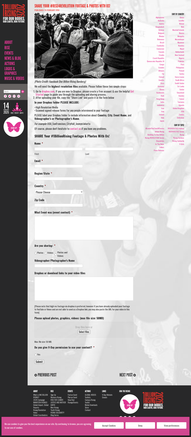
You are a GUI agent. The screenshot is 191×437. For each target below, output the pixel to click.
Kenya (182, 17)
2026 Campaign (39, 399)
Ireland (161, 114)
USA (182, 111)
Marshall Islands (178, 30)
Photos (41, 252)
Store (87, 407)
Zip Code (39, 200)
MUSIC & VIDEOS (14, 78)
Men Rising (54, 407)
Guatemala (160, 92)
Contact (88, 410)
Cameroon (160, 48)
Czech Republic (158, 58)
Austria (161, 23)
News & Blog (12, 58)
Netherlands (179, 52)
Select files (84, 332)
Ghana (162, 89)
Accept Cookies (109, 425)
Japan (162, 121)
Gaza (162, 83)
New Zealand (179, 55)
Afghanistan (160, 17)
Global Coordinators (40, 415)
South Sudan (179, 83)
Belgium (161, 33)
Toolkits (87, 397)
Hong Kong (160, 99)
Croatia (161, 55)
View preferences (171, 425)
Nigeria (181, 58)
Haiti (162, 95)
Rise (7, 47)
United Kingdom (178, 108)
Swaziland (180, 92)
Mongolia (181, 36)
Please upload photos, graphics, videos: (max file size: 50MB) (69, 318)
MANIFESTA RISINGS (40, 402)
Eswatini (161, 67)
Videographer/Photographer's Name (54, 260)
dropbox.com (48, 91)
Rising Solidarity (178, 141)
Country (40, 186)
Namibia (181, 45)
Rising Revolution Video (39, 411)
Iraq (162, 111)
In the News (159, 144)
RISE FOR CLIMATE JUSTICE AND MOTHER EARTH (58, 402)
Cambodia (160, 45)
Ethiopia (161, 70)
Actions (9, 63)
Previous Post (46, 375)
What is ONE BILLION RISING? (40, 396)
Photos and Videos (62, 254)
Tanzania (181, 102)
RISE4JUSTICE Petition (176, 128)
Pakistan (181, 61)
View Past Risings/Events (73, 401)
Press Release (159, 150)
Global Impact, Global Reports (40, 406)
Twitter (9, 96)
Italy (162, 117)
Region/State (43, 173)
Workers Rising (56, 397)
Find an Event (72, 394)
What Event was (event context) (53, 212)
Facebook (5, 96)
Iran (162, 108)
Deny (140, 425)
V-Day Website (107, 394)
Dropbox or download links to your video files (59, 273)
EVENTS (8, 53)
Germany (161, 86)
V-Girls (181, 144)
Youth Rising (55, 410)
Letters (161, 147)
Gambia (161, 80)
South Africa (179, 80)
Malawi (181, 23)
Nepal (182, 48)
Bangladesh (160, 27)
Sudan (182, 89)
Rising (182, 134)
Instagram (18, 96)
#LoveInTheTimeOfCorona (155, 128)
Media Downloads (91, 404)
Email (14, 96)
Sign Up (14, 126)
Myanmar (181, 42)
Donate (104, 397)
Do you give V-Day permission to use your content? (64, 347)
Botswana (160, 39)
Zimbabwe (180, 117)
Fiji (163, 74)
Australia (161, 20)
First (37, 153)
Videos (51, 252)
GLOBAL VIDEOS (90, 394)
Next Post (126, 375)
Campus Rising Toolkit (90, 401)
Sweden (181, 95)
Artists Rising (159, 131)
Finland (161, 77)
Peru (182, 64)
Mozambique (179, 39)
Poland (181, 70)
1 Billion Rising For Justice (13, 21)
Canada (161, 52)
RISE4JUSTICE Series (176, 131)
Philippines (180, 67)
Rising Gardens (178, 138)
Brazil (162, 42)
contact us (75, 129)
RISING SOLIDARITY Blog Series (57, 414)
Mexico (181, 33)
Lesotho (181, 20)
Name (38, 143)
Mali (182, 27)
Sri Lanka (180, 86)
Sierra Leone (179, 77)
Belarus (161, 30)
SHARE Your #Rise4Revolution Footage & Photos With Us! (72, 6)
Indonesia (160, 105)
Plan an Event (72, 397)
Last (87, 153)
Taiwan (181, 99)
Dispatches (160, 141)
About (8, 42)
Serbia (181, 74)
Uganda (181, 105)
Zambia (181, 114)
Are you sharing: (44, 245)
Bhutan (161, 36)
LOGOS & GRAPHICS (10, 71)
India (162, 102)
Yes (38, 354)
